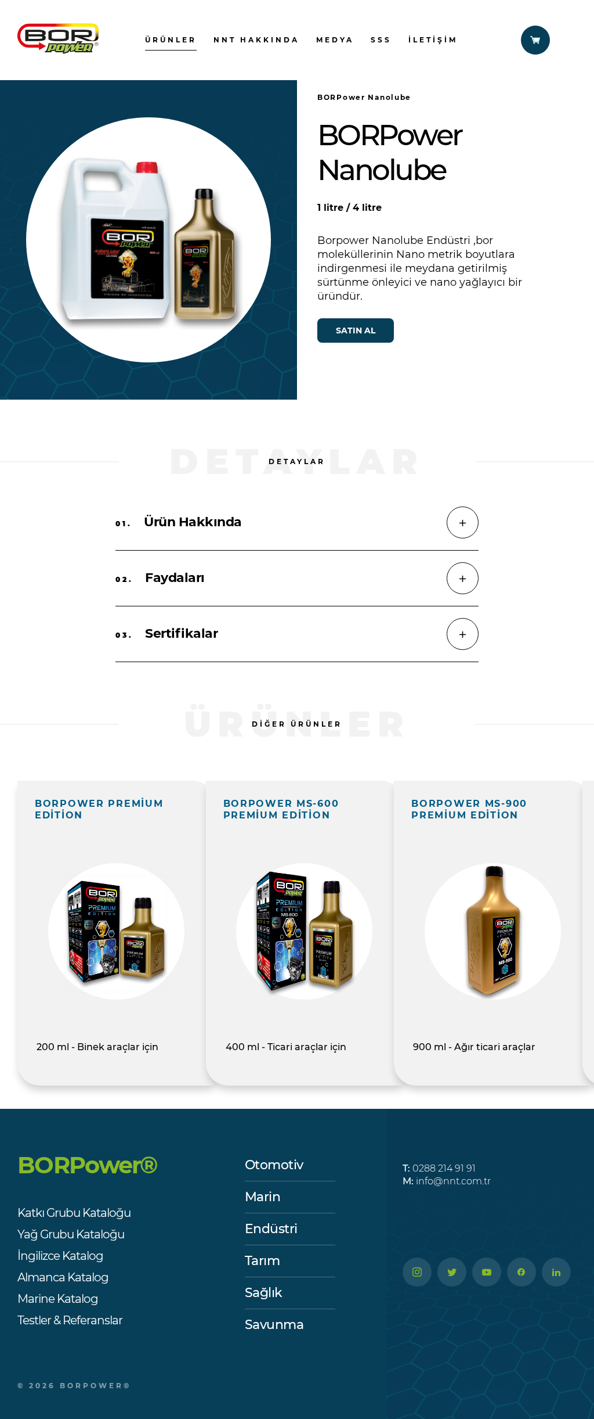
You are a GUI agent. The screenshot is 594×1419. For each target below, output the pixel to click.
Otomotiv (274, 1165)
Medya (335, 39)
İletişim (433, 39)
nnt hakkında (256, 39)
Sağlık (263, 1293)
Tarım (262, 1261)
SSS (381, 39)
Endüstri (271, 1229)
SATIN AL (355, 330)
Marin (263, 1197)
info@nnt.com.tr (447, 1181)
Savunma (274, 1324)
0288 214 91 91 (439, 1168)
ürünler (171, 39)
